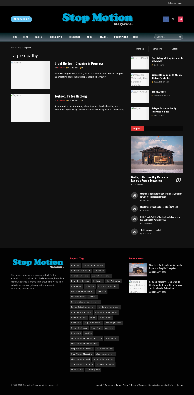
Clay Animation (113, 281)
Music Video (105, 318)
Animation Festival (80, 276)
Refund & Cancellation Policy (161, 385)
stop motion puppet (80, 359)
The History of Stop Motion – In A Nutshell (167, 59)
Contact (180, 385)
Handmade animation (81, 312)
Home (15, 36)
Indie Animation (78, 318)
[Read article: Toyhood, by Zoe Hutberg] (30, 108)
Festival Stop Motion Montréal (85, 302)
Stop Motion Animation (82, 349)
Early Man (89, 286)
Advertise (109, 385)
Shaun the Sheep (79, 328)
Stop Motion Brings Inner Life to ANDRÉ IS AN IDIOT (159, 206)
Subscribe (172, 3)
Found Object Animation (82, 307)
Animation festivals (101, 276)
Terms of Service (138, 385)
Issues (38, 36)
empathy (27, 48)
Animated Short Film (80, 271)
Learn (103, 36)
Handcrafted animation (109, 307)
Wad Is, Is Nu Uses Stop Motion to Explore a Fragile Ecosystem (149, 179)
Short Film (96, 328)
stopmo (61, 68)
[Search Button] (180, 37)
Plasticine (76, 323)
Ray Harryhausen (113, 323)
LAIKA (92, 318)
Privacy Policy (120, 36)
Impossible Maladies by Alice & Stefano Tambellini (167, 76)
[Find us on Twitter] (173, 19)
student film (77, 370)
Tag (19, 48)
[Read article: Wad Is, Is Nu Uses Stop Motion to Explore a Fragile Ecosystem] (157, 154)
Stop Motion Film (105, 349)
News (25, 36)
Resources (74, 36)
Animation (99, 271)
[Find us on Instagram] (180, 19)
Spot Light (76, 333)
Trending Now (93, 370)
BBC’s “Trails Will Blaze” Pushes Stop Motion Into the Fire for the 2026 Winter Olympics (160, 218)
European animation (107, 286)
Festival (92, 297)
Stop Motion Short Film (82, 364)
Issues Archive (159, 91)
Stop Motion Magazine (81, 354)
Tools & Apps (55, 36)
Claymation (76, 286)
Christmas (98, 281)
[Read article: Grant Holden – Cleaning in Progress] (30, 75)
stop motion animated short (84, 344)
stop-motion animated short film (86, 338)
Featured (102, 292)
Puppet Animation (93, 323)
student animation (105, 364)
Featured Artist (78, 297)
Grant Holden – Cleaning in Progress (79, 63)
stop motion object (105, 354)
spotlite (88, 333)
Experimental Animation (82, 292)
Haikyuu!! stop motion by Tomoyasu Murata (164, 110)
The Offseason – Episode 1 (150, 229)
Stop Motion (111, 338)
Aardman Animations (93, 265)
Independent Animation (106, 312)
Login (180, 3)
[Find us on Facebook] (166, 19)
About (90, 36)
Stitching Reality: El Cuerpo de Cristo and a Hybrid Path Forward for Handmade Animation (161, 195)
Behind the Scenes (80, 281)
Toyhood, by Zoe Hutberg (71, 96)
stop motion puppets (104, 359)
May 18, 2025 (73, 68)
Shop (135, 36)
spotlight (109, 328)
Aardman (75, 265)
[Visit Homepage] (97, 19)
